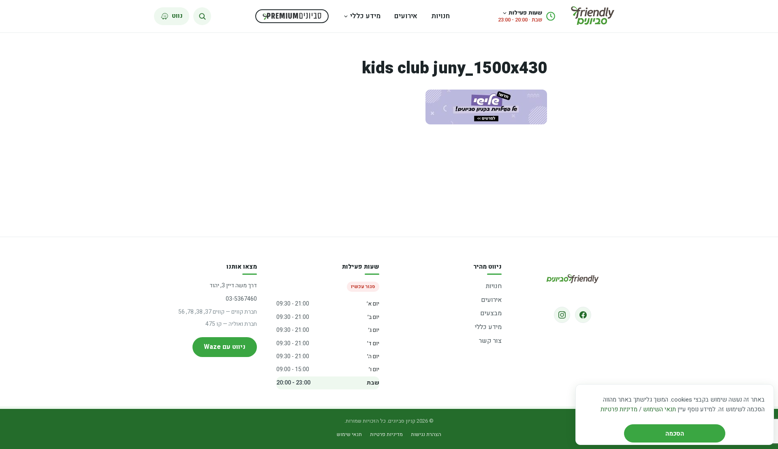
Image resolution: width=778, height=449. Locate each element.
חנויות (440, 16)
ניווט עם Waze (225, 347)
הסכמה (674, 433)
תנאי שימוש (349, 434)
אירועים (405, 16)
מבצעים (491, 313)
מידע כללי (365, 16)
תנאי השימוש (659, 409)
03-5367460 (241, 299)
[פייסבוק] (583, 315)
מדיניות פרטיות (619, 409)
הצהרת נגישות (426, 434)
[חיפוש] (202, 16)
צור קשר (490, 341)
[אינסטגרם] (562, 315)
